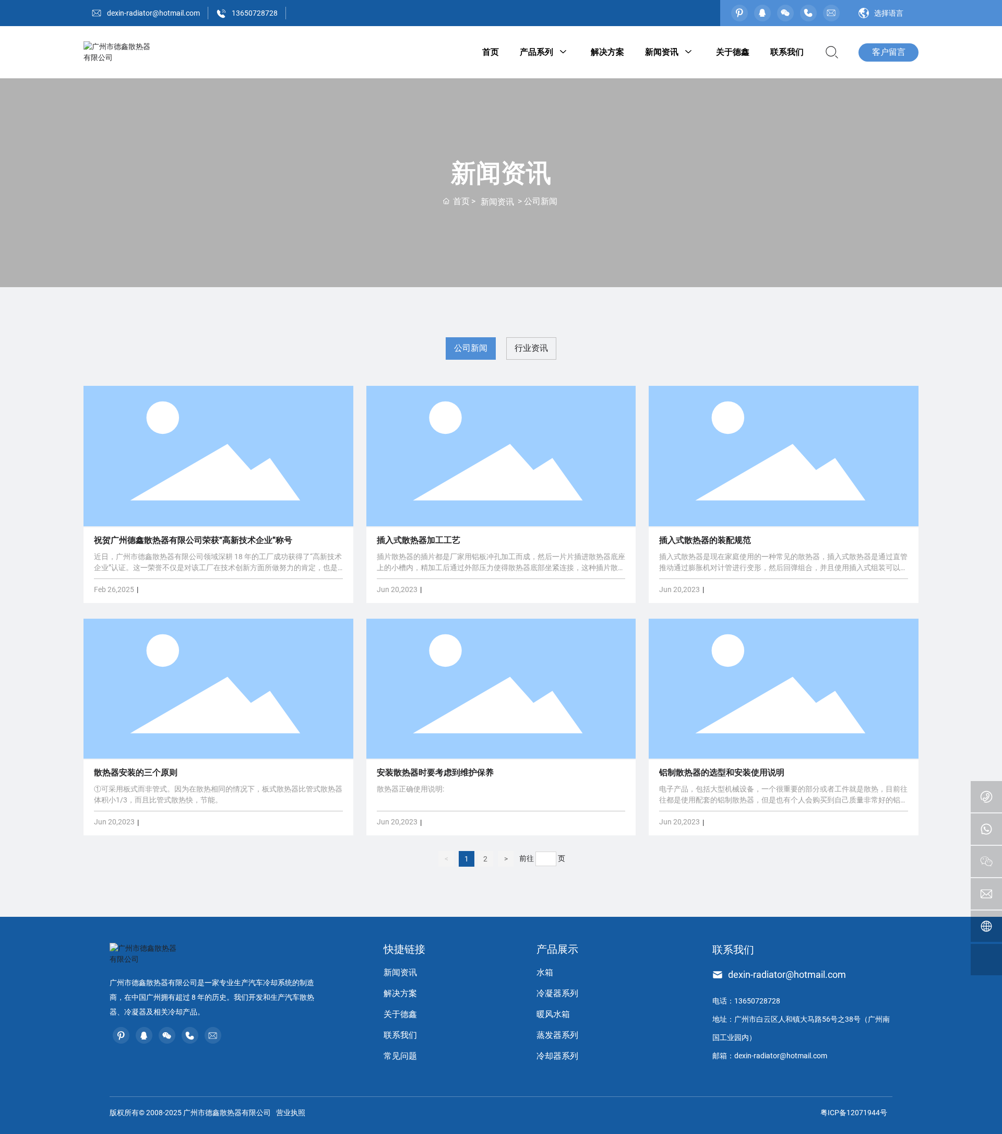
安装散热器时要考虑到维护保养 (435, 772)
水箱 (544, 972)
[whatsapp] (986, 829)
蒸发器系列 (557, 1035)
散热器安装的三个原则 (135, 772)
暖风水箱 (553, 1014)
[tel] (986, 796)
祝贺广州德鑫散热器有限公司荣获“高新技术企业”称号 (193, 540)
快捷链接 (404, 949)
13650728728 (255, 13)
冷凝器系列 (557, 993)
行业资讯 (531, 348)
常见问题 (400, 1056)
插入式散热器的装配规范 (705, 540)
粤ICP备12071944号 (853, 1112)
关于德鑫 (400, 1014)
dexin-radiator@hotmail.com (153, 13)
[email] (986, 893)
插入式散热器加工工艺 (418, 540)
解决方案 (400, 993)
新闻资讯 (497, 202)
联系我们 (400, 1035)
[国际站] (986, 926)
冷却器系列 (557, 1056)
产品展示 (557, 949)
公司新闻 (470, 348)
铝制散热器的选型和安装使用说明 (721, 772)
